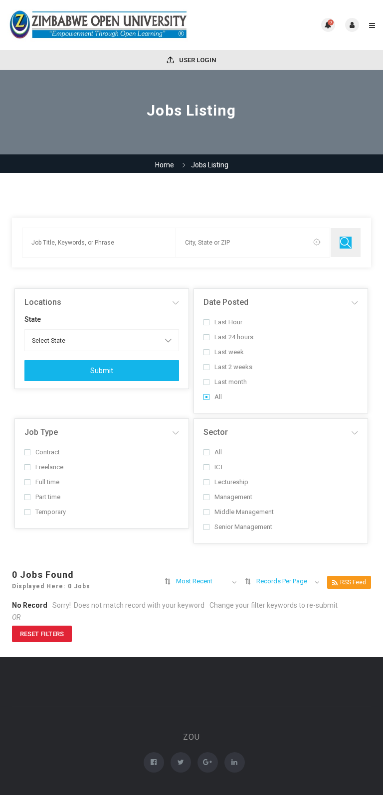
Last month (230, 382)
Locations (42, 302)
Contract (47, 452)
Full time (47, 482)
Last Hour (228, 322)
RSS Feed (353, 582)
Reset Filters (42, 634)
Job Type (41, 432)
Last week (229, 352)
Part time (47, 497)
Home (164, 165)
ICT (218, 467)
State (32, 319)
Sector (215, 432)
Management (233, 497)
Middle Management (244, 512)
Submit (101, 371)
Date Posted (225, 302)
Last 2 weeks (233, 367)
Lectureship (231, 482)
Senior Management (243, 527)
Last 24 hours (233, 337)
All (218, 397)
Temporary (50, 512)
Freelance (49, 467)
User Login (197, 60)
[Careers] (99, 25)
